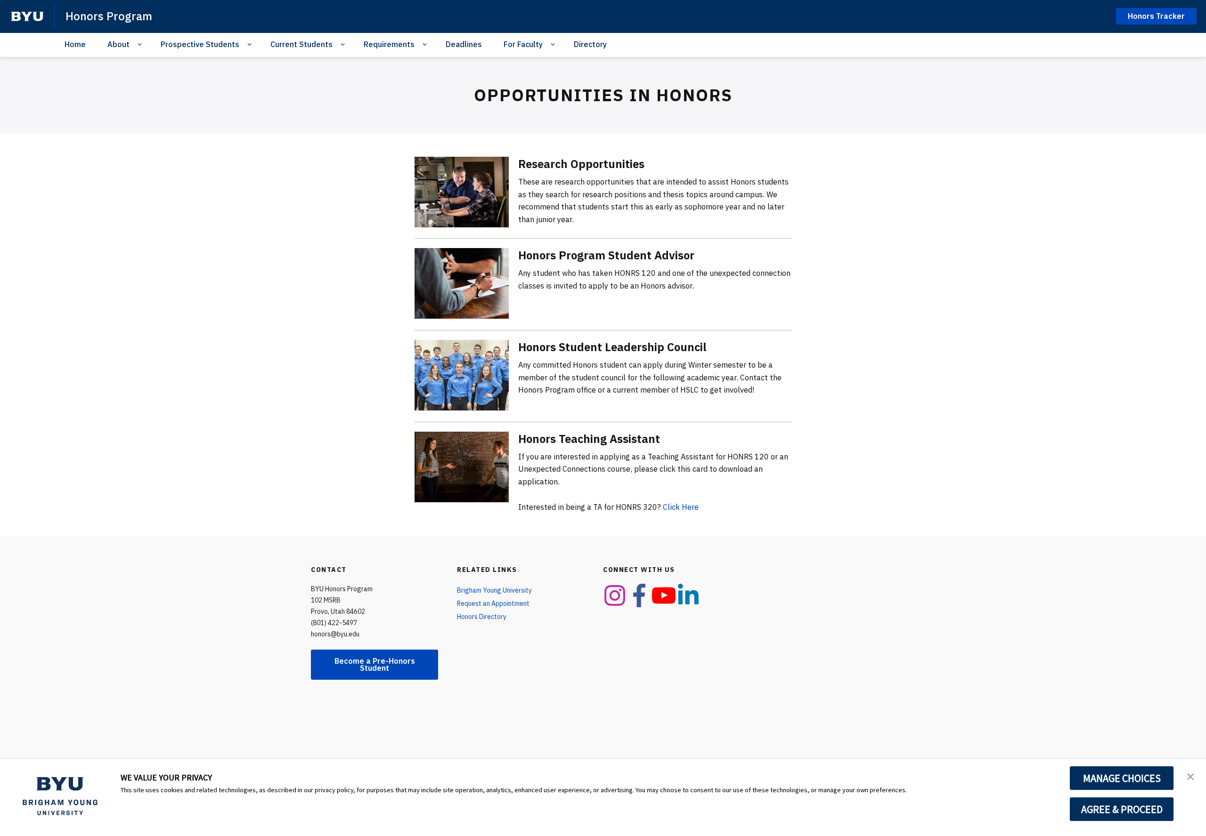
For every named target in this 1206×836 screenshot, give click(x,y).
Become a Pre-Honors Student (374, 664)
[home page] (27, 16)
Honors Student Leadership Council (612, 346)
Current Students (301, 44)
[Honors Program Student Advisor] (462, 283)
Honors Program (108, 16)
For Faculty (523, 44)
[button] (1190, 776)
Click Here (681, 507)
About (118, 44)
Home (75, 44)
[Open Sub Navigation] (141, 44)
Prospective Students (200, 44)
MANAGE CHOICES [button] (1122, 778)
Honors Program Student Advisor (606, 255)
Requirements (389, 44)
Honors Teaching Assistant (589, 438)
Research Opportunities (581, 163)
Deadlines (464, 44)
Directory (590, 44)
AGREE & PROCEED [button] (1122, 809)
